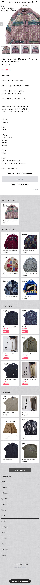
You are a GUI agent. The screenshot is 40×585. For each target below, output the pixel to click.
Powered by (18, 567)
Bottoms (4, 538)
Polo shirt (4, 493)
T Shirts (4, 487)
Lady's (3, 555)
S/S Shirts (4, 499)
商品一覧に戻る (20, 470)
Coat (3, 516)
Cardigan (4, 527)
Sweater (4, 532)
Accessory (5, 549)
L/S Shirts (4, 504)
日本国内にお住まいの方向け (20, 184)
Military (4, 482)
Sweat (3, 521)
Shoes (3, 544)
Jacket (3, 510)
